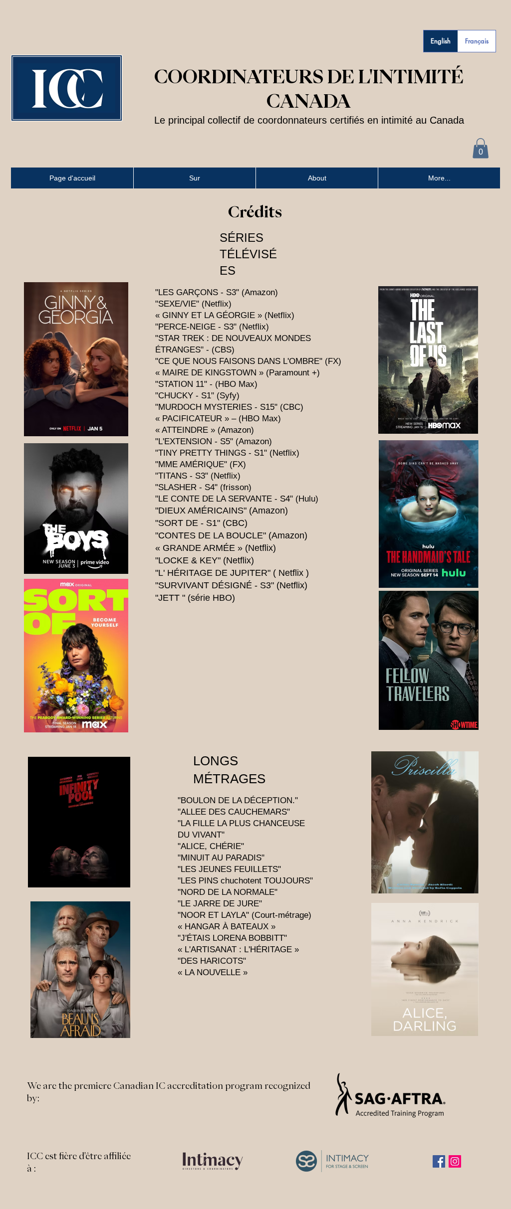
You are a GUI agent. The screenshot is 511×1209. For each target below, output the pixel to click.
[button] (480, 148)
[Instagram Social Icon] (455, 1161)
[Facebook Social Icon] (439, 1161)
